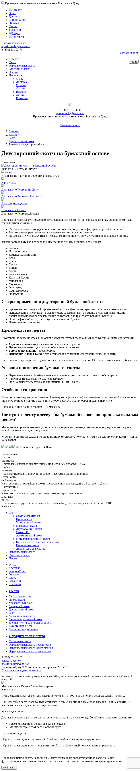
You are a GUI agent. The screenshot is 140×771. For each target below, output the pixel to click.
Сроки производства (14, 203)
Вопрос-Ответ (17, 19)
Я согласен (9, 767)
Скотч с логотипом (28, 515)
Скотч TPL (23, 532)
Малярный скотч (26, 525)
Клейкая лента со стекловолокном (37, 542)
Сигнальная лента (20, 641)
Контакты (18, 36)
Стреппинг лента (19, 68)
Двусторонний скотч (21, 141)
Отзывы (14, 23)
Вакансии (15, 29)
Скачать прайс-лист (13, 43)
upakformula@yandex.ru (15, 46)
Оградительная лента (22, 65)
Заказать (9, 172)
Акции (16, 33)
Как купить (8, 182)
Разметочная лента (27, 545)
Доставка (14, 16)
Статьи (13, 26)
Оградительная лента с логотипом (30, 651)
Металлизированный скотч (33, 538)
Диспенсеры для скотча (30, 548)
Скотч (12, 62)
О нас (12, 13)
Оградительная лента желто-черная (31, 647)
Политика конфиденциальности (21, 670)
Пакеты (13, 72)
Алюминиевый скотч (29, 535)
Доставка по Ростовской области (21, 196)
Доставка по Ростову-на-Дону (20, 189)
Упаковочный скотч (28, 522)
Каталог (17, 9)
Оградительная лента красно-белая (30, 644)
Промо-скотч (24, 519)
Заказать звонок (129, 52)
